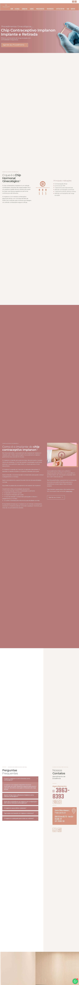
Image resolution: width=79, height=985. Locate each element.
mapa (59, 830)
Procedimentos (40, 9)
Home (11, 9)
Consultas (24, 9)
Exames (32, 9)
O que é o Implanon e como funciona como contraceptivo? (17, 779)
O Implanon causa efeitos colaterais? (15, 808)
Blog (68, 9)
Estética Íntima (60, 9)
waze (54, 830)
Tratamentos (50, 9)
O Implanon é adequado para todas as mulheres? (19, 818)
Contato (73, 9)
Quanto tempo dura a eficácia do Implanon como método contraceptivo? (19, 795)
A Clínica (17, 9)
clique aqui (69, 491)
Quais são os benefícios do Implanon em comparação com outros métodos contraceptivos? (20, 802)
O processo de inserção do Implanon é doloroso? (19, 813)
